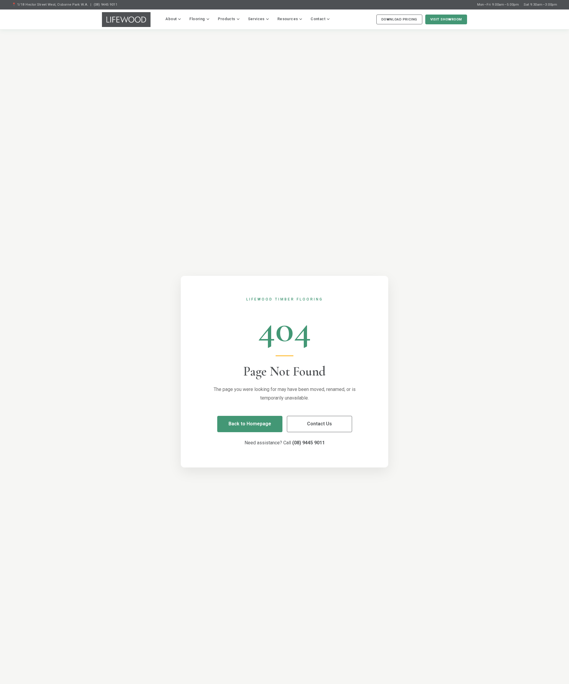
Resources (287, 19)
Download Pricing (399, 19)
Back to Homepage (249, 424)
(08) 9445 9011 (105, 4)
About (171, 19)
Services (256, 19)
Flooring (197, 19)
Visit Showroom (446, 19)
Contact (318, 19)
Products (226, 19)
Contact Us (319, 424)
